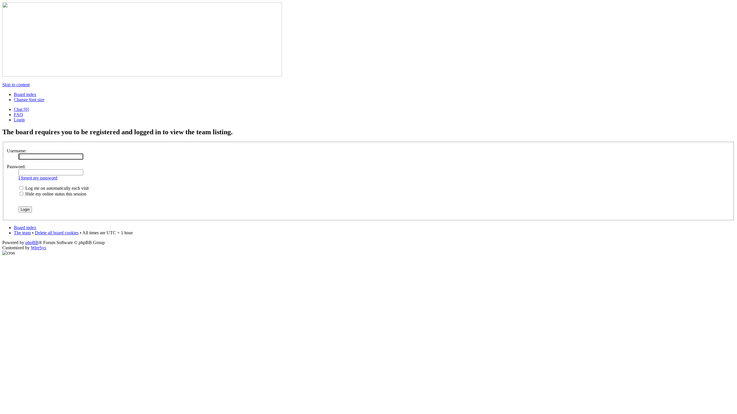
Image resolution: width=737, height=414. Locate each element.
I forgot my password (37, 177)
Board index (25, 94)
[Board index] (142, 74)
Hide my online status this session (55, 193)
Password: (16, 166)
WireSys (38, 247)
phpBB (32, 242)
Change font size (29, 99)
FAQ (18, 114)
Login (19, 119)
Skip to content (16, 84)
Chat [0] (21, 109)
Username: (16, 150)
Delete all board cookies (57, 232)
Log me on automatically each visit (56, 188)
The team (22, 232)
